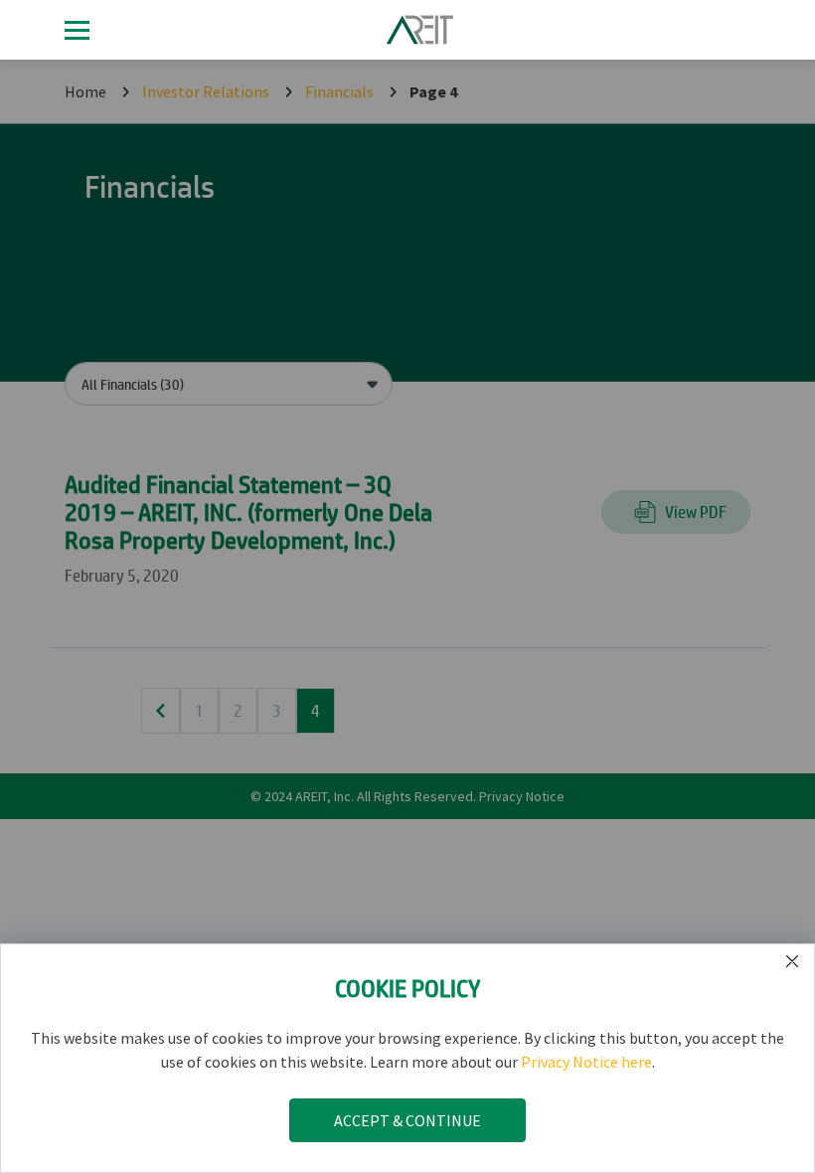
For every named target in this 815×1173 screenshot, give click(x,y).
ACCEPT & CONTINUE (407, 1120)
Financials (339, 91)
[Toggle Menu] (77, 30)
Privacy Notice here (586, 1062)
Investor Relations (205, 91)
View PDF (696, 512)
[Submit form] (792, 961)
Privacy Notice (522, 796)
